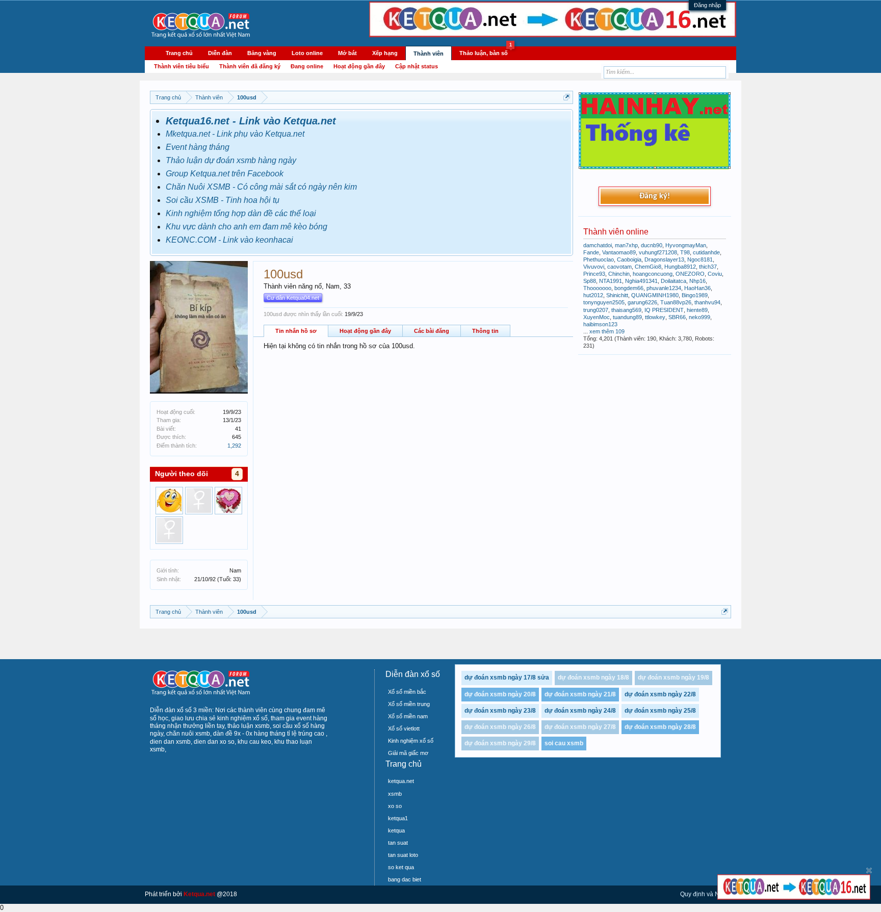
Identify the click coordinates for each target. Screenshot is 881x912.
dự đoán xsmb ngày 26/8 (500, 727)
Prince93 (594, 274)
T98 (685, 252)
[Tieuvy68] (199, 500)
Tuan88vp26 (675, 302)
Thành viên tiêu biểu (181, 66)
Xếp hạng (385, 53)
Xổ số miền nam (408, 716)
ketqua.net (401, 781)
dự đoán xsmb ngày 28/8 (660, 727)
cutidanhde (706, 252)
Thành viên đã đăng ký (249, 66)
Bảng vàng (261, 53)
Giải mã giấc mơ (408, 753)
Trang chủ (179, 53)
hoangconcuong (652, 274)
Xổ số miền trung (409, 704)
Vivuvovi (593, 267)
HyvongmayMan (685, 245)
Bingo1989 (695, 295)
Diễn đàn (220, 53)
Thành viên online (616, 231)
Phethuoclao (598, 259)
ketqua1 (398, 818)
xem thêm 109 (607, 331)
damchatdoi (597, 245)
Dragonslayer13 (664, 259)
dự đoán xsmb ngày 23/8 (500, 710)
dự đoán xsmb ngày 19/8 (673, 677)
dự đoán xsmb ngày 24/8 (580, 710)
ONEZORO (690, 274)
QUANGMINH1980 (655, 295)
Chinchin (619, 274)
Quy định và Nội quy (708, 894)
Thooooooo (597, 288)
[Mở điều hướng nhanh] (566, 97)
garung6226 (642, 302)
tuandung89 (627, 317)
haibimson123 (600, 324)
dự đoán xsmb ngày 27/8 (580, 727)
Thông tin (485, 331)
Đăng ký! (654, 196)
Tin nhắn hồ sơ (296, 331)
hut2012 (593, 295)
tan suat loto (403, 855)
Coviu (715, 274)
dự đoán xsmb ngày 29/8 (500, 743)
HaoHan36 (697, 288)
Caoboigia (629, 259)
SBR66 (677, 317)
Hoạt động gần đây (365, 331)
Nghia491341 (641, 281)
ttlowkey (655, 317)
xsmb (395, 794)
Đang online (307, 66)
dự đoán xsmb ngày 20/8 (500, 694)
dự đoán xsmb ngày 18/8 (593, 677)
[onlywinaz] (169, 500)
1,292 (234, 445)
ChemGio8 (648, 267)
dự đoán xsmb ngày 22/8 (660, 694)
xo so (395, 806)
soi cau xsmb (564, 743)
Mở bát (347, 53)
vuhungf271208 (658, 252)
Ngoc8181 (700, 259)
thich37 (708, 267)
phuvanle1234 (663, 288)
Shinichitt (617, 295)
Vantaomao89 (619, 252)
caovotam (619, 267)
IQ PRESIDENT (664, 310)
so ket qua (401, 867)
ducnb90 (651, 245)
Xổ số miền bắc (407, 692)
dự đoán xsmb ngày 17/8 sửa (506, 677)
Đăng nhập (707, 5)
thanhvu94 (707, 302)
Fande (591, 252)
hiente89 (697, 310)
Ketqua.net (199, 894)
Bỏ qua (869, 870)
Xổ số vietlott (404, 728)
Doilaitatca (673, 281)
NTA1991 (610, 281)
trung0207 (595, 310)
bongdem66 (628, 288)
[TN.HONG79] (228, 500)
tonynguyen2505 (604, 302)
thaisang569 (626, 310)
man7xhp (626, 245)
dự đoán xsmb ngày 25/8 (660, 710)
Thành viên (428, 53)
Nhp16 (697, 281)
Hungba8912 (680, 267)
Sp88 (589, 281)
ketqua (396, 830)
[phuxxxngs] (169, 530)
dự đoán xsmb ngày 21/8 (580, 694)
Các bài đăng (431, 331)
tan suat (398, 843)
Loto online (307, 53)
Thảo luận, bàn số (485, 51)
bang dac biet (404, 879)
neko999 (699, 317)
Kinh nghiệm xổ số (410, 741)
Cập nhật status (416, 66)
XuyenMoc (596, 317)
